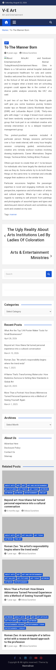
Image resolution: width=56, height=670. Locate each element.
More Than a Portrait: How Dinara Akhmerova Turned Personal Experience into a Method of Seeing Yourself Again (25, 396)
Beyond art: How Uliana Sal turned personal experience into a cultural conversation (24, 503)
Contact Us (9, 452)
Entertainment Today (35, 624)
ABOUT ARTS (10, 485)
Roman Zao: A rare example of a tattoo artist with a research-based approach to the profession (27, 638)
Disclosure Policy (12, 448)
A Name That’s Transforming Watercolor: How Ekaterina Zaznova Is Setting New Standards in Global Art (26, 378)
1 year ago (11, 553)
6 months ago (13, 511)
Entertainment (31, 493)
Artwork (44, 489)
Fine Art (42, 493)
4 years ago (12, 53)
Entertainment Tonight (15, 628)
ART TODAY (34, 489)
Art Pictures (10, 489)
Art (6, 43)
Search (49, 274)
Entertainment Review (14, 624)
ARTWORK (9, 493)
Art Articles (42, 617)
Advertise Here (11, 443)
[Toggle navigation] (14, 22)
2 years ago (12, 646)
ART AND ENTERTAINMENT (37, 485)
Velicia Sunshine (29, 53)
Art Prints (22, 489)
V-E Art (9, 10)
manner (13, 214)
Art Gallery (27, 535)
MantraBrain (28, 666)
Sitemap (8, 456)
